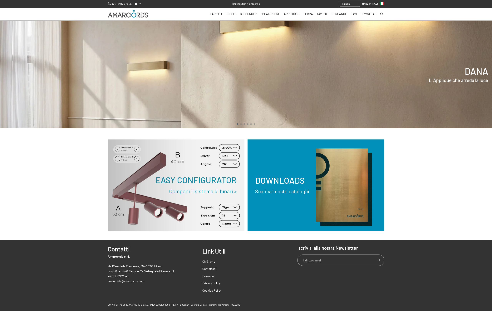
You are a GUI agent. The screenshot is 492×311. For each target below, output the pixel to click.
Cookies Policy (211, 290)
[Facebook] (136, 4)
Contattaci (209, 268)
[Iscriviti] (379, 260)
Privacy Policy (211, 283)
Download (208, 276)
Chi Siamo (208, 261)
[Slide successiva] (487, 74)
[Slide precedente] (4, 74)
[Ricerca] (381, 14)
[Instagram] (140, 4)
